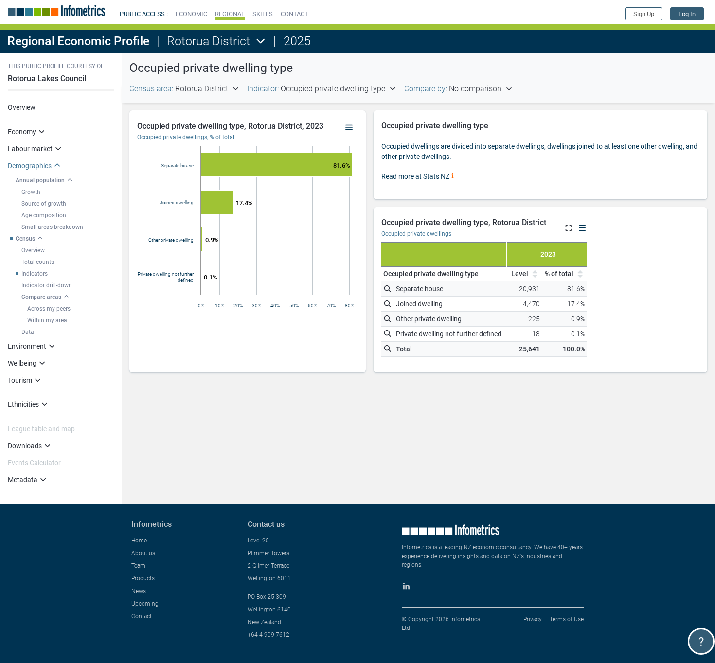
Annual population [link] (40, 180)
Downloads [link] (25, 446)
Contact (141, 616)
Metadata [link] (22, 480)
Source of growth (43, 203)
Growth (30, 192)
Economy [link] (22, 132)
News (138, 591)
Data (27, 332)
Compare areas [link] (41, 297)
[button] (191, 14)
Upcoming (145, 603)
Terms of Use (567, 619)
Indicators (34, 273)
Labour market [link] (30, 149)
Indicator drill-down (46, 285)
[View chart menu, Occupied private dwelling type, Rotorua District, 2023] (349, 128)
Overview (22, 107)
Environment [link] (27, 346)
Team (138, 565)
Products (143, 578)
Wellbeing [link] (22, 363)
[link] (687, 14)
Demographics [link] (30, 166)
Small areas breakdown (52, 227)
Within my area (47, 320)
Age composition (43, 215)
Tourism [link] (20, 380)
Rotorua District (208, 41)
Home (139, 540)
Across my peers (49, 308)
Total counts (37, 262)
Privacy (532, 619)
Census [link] (25, 238)
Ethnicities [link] (23, 404)
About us (143, 553)
